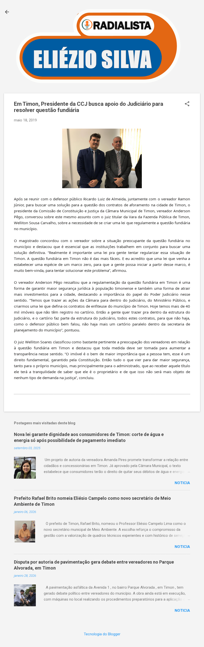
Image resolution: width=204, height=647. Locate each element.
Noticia (182, 483)
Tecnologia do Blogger (102, 634)
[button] (187, 104)
